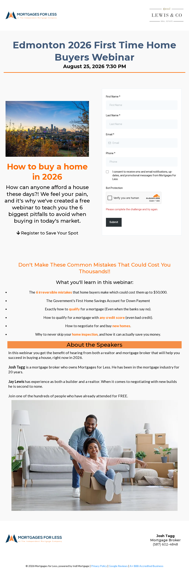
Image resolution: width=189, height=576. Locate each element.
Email (110, 134)
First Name (113, 96)
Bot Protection (114, 187)
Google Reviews (118, 566)
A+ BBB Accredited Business (146, 566)
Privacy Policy (99, 566)
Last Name (113, 115)
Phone (110, 153)
